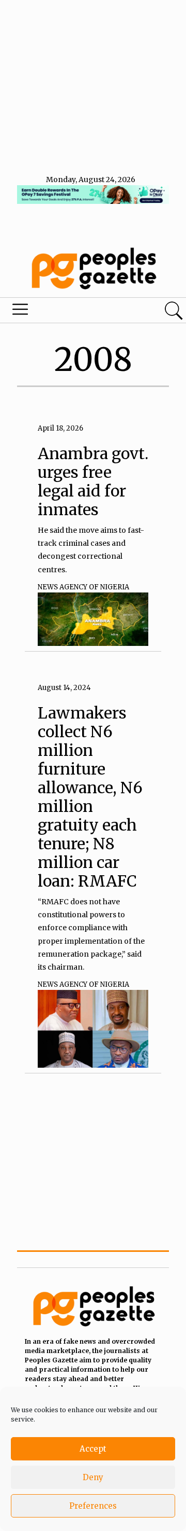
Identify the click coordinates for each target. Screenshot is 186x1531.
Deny (93, 1477)
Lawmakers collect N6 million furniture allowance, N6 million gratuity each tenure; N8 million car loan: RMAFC (90, 797)
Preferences (93, 1506)
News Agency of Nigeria (83, 587)
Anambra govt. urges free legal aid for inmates (93, 481)
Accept (93, 1449)
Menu (63, 311)
